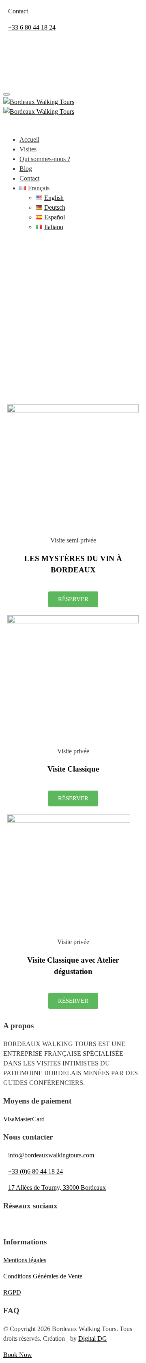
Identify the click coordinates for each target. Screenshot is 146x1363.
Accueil (29, 139)
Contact (29, 178)
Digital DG (92, 1338)
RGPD (12, 1292)
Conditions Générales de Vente (42, 1276)
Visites (27, 149)
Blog (25, 168)
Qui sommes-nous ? (44, 158)
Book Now (17, 1354)
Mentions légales (24, 1260)
